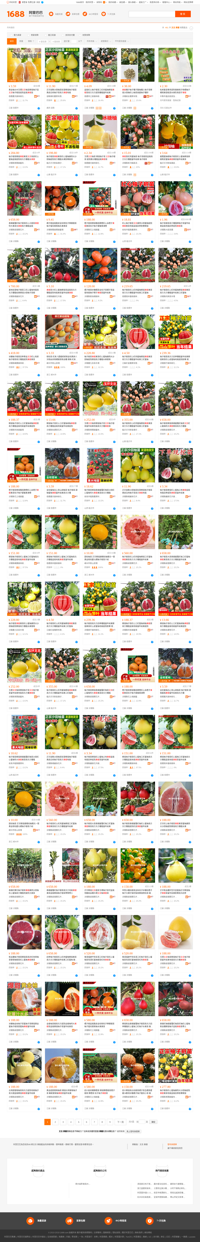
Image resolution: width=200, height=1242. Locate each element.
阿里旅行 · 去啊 (91, 1237)
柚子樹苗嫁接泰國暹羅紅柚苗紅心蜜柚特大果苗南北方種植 (175, 424)
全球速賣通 (52, 1237)
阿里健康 (176, 1237)
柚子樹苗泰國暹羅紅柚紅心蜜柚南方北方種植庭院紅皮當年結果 (137, 825)
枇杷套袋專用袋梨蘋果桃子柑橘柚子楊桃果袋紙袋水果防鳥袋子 (175, 91)
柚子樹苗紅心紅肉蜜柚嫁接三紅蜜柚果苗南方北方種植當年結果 (137, 558)
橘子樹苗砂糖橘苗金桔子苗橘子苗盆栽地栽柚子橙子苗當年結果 (99, 291)
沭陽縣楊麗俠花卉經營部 (17, 296)
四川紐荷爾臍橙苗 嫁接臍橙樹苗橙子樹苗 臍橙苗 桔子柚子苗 (99, 1091)
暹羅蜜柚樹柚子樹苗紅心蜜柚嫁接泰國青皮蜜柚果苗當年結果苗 (175, 157)
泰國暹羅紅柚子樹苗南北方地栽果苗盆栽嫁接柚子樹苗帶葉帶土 (62, 891)
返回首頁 (121, 1131)
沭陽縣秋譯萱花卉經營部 (55, 430)
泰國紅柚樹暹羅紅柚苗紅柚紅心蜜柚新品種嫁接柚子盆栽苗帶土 (175, 1025)
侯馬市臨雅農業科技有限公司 (130, 230)
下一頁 (120, 1122)
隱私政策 (116, 1233)
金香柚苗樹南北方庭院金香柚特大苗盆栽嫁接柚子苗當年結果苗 (62, 1025)
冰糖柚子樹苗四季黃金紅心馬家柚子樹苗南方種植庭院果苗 (24, 358)
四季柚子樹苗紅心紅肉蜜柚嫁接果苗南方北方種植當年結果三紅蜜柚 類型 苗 (62, 958)
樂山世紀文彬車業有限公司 (181, 1197)
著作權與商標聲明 (84, 1233)
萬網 (145, 1237)
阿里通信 (137, 1237)
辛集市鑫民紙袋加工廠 (168, 96)
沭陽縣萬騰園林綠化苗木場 (17, 363)
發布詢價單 (172, 1144)
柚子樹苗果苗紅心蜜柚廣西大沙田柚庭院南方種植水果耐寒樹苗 (62, 157)
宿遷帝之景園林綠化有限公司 (93, 96)
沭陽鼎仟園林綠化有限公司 (168, 363)
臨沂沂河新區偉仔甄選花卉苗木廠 (55, 163)
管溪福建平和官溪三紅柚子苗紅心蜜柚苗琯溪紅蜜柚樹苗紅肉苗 (99, 958)
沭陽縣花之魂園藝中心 (93, 230)
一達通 (184, 1237)
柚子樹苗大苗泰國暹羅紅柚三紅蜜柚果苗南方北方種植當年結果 (175, 558)
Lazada (192, 1237)
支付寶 (156, 1237)
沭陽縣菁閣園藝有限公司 (17, 163)
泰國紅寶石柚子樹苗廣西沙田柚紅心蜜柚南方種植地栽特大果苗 (24, 891)
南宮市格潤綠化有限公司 (164, 1193)
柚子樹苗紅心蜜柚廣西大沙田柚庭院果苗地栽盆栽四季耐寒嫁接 (175, 1091)
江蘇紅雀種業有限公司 (130, 363)
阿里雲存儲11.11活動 (146, 1193)
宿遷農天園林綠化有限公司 (17, 96)
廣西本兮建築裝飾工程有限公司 (183, 1184)
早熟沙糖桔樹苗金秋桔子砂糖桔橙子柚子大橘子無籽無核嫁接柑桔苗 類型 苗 (137, 892)
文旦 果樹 (144, 1144)
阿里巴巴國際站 (23, 1237)
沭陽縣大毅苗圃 (166, 230)
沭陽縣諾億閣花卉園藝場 (17, 230)
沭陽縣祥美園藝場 (16, 430)
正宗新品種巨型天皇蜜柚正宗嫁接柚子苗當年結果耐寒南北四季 (175, 891)
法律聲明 (97, 1233)
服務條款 (107, 1233)
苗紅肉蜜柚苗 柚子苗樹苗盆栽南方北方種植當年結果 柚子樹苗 (137, 157)
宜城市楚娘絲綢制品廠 (163, 1197)
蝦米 (111, 1237)
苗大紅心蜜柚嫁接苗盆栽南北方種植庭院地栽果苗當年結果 (62, 291)
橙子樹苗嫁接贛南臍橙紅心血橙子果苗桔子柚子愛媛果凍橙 (99, 224)
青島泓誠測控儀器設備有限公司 (183, 1193)
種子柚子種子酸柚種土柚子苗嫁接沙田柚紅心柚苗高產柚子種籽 (137, 91)
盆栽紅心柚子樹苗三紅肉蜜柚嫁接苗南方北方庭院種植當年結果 (99, 91)
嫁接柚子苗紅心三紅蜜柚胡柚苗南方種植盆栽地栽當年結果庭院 (24, 424)
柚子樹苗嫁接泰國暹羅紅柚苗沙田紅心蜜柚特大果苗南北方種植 (99, 491)
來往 (163, 1237)
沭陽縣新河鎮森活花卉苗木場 (130, 163)
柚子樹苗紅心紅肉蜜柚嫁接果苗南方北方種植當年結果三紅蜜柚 (137, 291)
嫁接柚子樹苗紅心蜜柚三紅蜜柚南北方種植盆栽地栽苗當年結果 (24, 558)
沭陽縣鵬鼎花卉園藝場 (55, 296)
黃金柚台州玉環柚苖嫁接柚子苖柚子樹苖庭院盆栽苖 (24, 91)
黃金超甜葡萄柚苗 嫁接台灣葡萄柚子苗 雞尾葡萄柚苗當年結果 (62, 1091)
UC (150, 1237)
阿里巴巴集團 (9, 1237)
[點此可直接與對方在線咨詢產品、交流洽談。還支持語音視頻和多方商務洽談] (39, 108)
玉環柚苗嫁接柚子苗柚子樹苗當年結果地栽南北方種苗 (99, 424)
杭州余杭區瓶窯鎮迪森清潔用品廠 (151, 1197)
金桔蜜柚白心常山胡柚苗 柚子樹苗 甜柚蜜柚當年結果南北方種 (62, 491)
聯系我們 (138, 1233)
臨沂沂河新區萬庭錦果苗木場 (168, 163)
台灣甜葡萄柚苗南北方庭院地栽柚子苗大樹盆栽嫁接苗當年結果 (24, 1091)
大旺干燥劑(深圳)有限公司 (181, 1188)
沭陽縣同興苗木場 (167, 296)
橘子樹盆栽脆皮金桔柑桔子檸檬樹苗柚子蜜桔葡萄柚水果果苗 (62, 224)
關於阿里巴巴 (127, 1233)
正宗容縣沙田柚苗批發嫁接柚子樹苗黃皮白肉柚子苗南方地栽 (62, 91)
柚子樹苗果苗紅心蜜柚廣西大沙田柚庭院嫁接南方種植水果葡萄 (99, 358)
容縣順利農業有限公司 (55, 96)
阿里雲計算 (119, 1237)
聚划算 (74, 1237)
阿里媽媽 (103, 1237)
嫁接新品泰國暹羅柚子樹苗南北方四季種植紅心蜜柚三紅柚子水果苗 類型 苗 (137, 1025)
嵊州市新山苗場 (53, 363)
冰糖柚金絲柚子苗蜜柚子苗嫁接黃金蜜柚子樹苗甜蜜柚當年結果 (24, 1025)
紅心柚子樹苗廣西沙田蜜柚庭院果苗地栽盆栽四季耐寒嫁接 (137, 224)
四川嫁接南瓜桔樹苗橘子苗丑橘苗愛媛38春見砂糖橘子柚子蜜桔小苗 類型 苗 (137, 1092)
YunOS (129, 1237)
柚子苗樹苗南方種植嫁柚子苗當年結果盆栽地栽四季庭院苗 (175, 224)
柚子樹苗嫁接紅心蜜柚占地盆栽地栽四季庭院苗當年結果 (175, 491)
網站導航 (148, 1233)
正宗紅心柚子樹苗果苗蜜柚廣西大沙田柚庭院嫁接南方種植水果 (175, 825)
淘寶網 (61, 1237)
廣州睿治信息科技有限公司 (165, 1184)
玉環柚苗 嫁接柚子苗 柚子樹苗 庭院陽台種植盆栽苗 (99, 157)
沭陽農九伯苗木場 (91, 363)
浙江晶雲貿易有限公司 (146, 1188)
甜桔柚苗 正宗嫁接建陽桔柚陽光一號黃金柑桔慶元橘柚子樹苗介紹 (99, 558)
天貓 (68, 1237)
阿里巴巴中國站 (38, 1237)
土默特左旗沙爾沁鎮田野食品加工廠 (169, 1188)
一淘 (81, 1237)
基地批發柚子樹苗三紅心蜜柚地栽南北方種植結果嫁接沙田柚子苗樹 (24, 291)
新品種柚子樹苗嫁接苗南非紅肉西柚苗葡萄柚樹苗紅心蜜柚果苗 (24, 958)
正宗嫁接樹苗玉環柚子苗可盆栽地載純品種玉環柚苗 (99, 891)
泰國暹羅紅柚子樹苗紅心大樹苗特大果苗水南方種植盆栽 (24, 224)
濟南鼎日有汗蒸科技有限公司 (149, 1184)
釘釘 (168, 1237)
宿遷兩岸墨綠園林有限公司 (130, 296)
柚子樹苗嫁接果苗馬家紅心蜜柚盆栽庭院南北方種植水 (24, 157)
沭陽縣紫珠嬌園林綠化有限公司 (93, 296)
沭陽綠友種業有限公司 (130, 96)
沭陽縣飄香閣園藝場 (55, 230)
